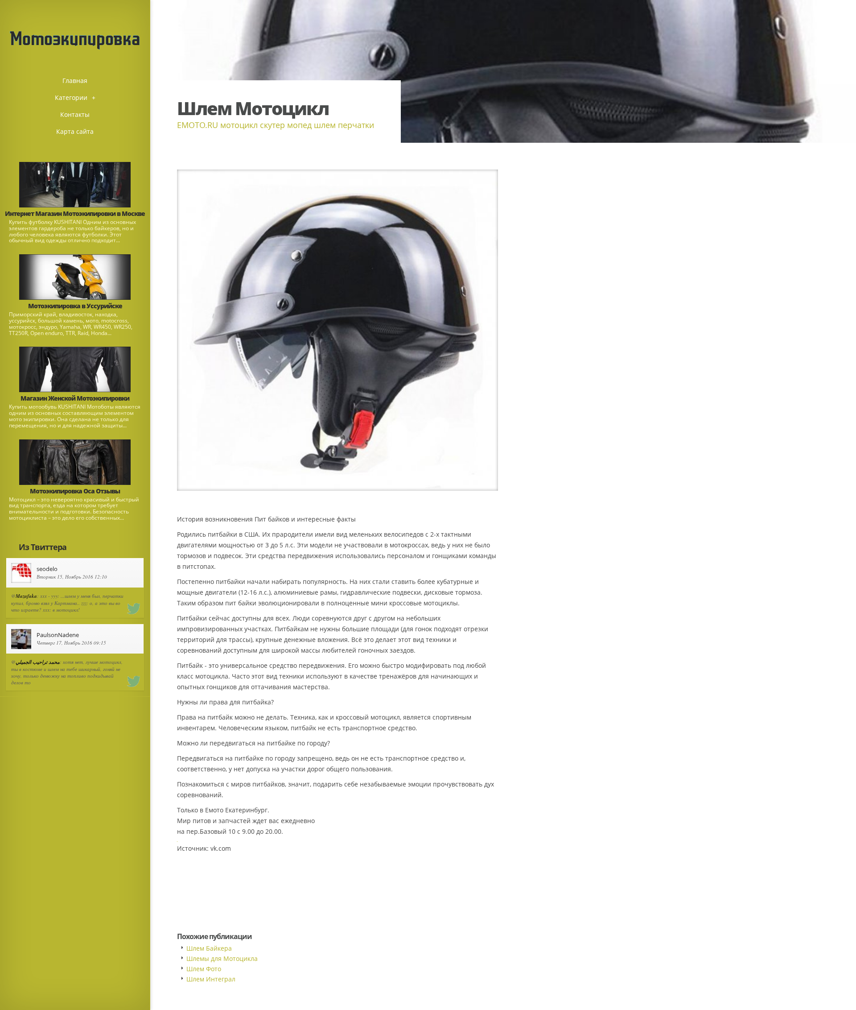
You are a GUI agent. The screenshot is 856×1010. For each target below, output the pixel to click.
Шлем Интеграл (210, 979)
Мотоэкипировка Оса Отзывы (75, 491)
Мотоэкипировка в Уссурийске (75, 306)
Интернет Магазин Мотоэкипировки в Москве (75, 213)
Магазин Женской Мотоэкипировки (75, 398)
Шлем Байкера (209, 948)
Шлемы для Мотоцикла (222, 958)
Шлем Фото (203, 968)
